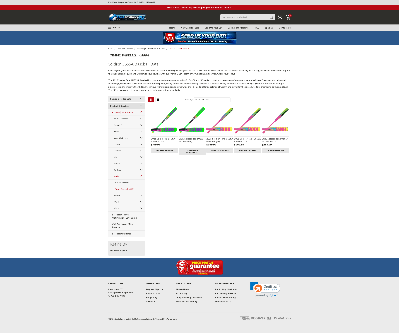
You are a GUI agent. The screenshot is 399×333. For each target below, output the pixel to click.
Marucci (117, 151)
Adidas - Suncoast (121, 119)
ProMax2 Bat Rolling (186, 301)
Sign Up (159, 289)
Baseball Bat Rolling (225, 297)
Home (172, 27)
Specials (269, 27)
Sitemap (150, 301)
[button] (265, 289)
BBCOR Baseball (122, 183)
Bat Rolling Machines (239, 27)
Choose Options (164, 150)
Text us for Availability (192, 151)
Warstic (117, 195)
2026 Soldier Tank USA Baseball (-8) (191, 140)
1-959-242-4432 (147, 2)
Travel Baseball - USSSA (179, 49)
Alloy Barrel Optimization (189, 297)
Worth (116, 202)
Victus (116, 208)
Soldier (162, 49)
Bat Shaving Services (225, 293)
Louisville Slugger (121, 138)
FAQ (257, 27)
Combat (117, 144)
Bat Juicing (181, 293)
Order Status (153, 293)
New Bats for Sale (190, 27)
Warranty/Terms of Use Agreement (162, 319)
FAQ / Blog (151, 297)
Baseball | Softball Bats (146, 49)
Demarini (118, 125)
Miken (116, 157)
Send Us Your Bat (213, 27)
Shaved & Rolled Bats (120, 99)
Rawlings (117, 170)
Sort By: (188, 99)
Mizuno (117, 163)
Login (149, 289)
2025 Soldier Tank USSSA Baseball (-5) (247, 140)
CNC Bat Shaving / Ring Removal (122, 226)
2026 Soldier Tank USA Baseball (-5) (163, 140)
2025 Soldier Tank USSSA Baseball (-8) (219, 140)
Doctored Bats (223, 301)
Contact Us (285, 27)
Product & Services (125, 49)
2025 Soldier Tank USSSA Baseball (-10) (275, 140)
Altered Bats (182, 289)
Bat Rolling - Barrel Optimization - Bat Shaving (124, 216)
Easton (117, 131)
